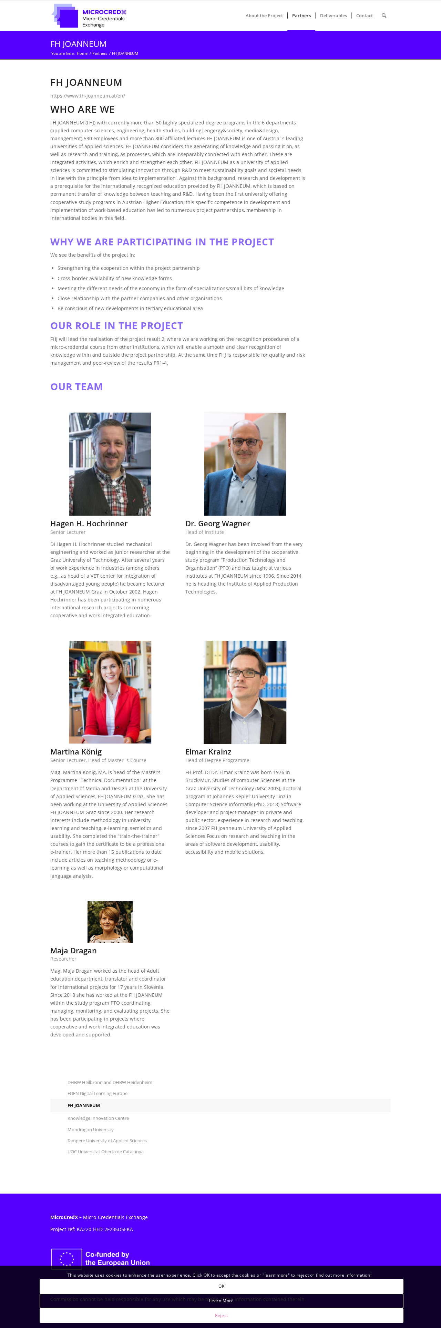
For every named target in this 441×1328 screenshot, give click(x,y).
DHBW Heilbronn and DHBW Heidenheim (110, 1082)
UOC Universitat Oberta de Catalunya (106, 1151)
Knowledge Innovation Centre (98, 1118)
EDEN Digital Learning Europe (97, 1093)
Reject (221, 1315)
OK (221, 1286)
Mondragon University (91, 1129)
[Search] (384, 15)
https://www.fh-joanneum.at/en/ (87, 95)
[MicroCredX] (88, 15)
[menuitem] (264, 15)
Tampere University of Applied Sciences (107, 1140)
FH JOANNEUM (78, 43)
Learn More (221, 1301)
